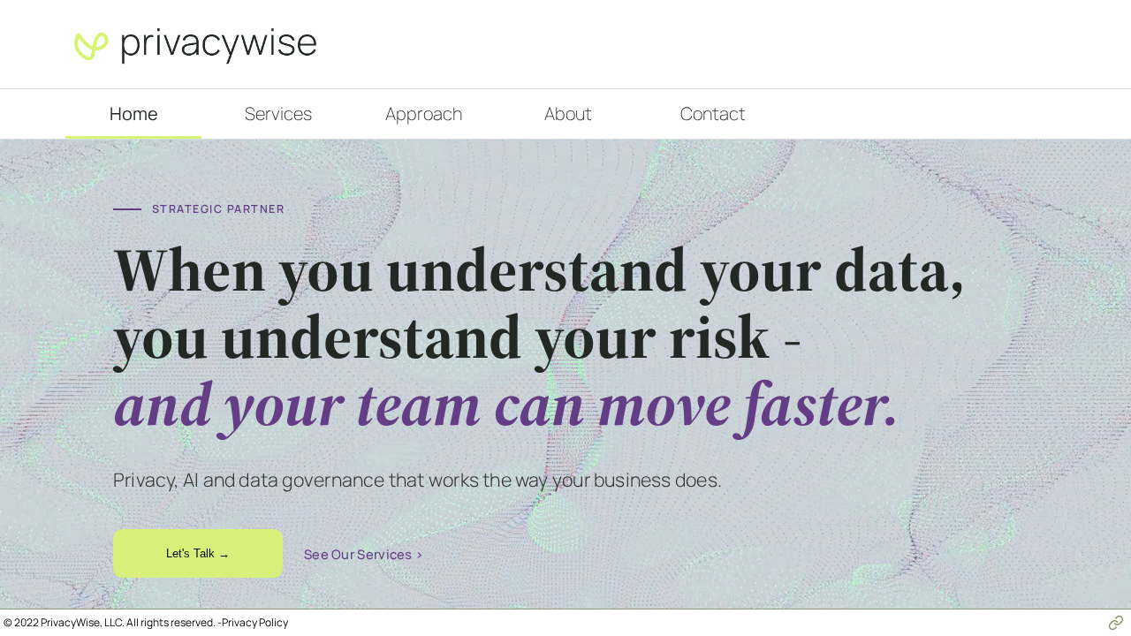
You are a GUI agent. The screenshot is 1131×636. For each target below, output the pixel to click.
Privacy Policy (255, 622)
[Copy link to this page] (1115, 622)
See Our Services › (363, 554)
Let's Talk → (198, 553)
